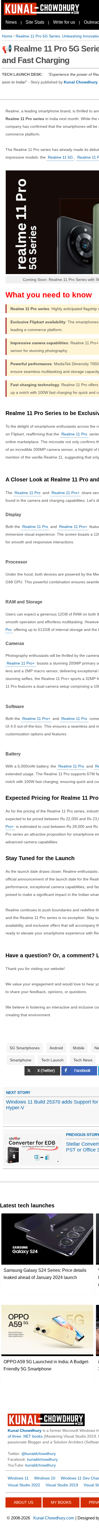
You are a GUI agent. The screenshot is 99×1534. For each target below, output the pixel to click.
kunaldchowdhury (42, 1459)
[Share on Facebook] (79, 1074)
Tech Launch (52, 1060)
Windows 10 (44, 1478)
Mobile (78, 1048)
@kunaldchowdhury (38, 1453)
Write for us (64, 22)
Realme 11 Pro (74, 434)
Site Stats (35, 22)
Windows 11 (18, 1478)
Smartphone (20, 1060)
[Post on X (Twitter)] (42, 1074)
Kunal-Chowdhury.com (53, 1518)
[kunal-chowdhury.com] (42, 14)
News (11, 22)
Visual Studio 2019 (62, 1485)
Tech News (82, 1060)
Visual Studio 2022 (24, 1485)
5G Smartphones (25, 1048)
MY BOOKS (61, 1502)
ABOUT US (23, 1502)
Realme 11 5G (60, 157)
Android (56, 1048)
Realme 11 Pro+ (65, 492)
